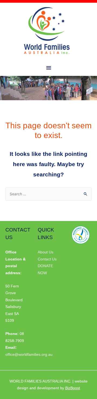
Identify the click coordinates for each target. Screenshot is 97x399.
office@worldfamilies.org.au (29, 355)
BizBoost (72, 388)
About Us (45, 252)
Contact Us (47, 259)
